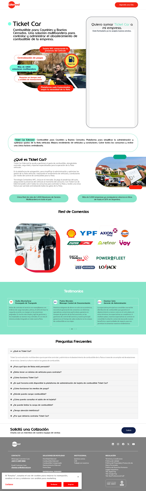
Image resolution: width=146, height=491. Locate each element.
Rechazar (54, 484)
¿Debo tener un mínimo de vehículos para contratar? (37, 372)
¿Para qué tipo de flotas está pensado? (31, 366)
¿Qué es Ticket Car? (22, 351)
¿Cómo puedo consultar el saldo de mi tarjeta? (34, 399)
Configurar (9, 484)
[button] (73, 351)
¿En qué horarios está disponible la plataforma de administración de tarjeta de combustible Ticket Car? (60, 383)
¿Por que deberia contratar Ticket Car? (31, 416)
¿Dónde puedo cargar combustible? (29, 394)
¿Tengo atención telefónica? (26, 410)
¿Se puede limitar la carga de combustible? (33, 405)
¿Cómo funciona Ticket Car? (25, 377)
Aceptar (71, 484)
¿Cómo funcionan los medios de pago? (31, 388)
